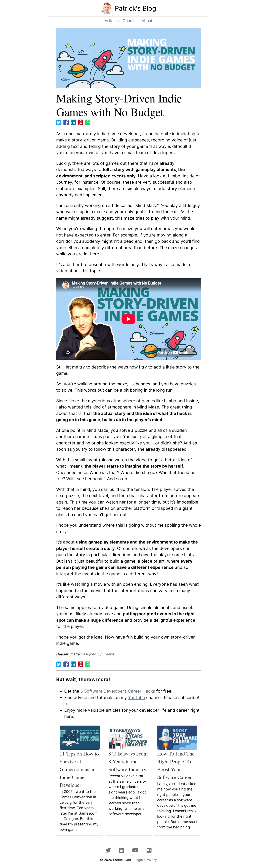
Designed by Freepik (98, 654)
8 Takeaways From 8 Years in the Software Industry (128, 761)
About (147, 20)
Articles (112, 20)
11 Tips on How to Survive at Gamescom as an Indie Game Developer (79, 769)
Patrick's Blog (135, 8)
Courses (130, 20)
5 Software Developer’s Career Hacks (117, 691)
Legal (139, 860)
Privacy (151, 860)
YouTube (136, 697)
